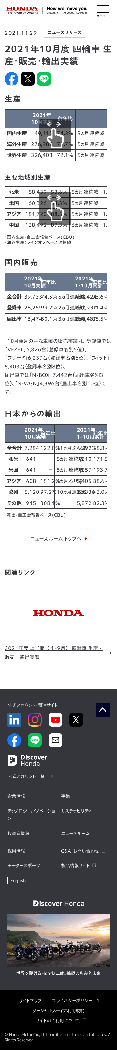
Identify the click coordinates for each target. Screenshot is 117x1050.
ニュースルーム (75, 833)
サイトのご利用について (58, 1020)
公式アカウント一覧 (26, 776)
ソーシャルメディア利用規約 (58, 1011)
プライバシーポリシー (72, 1001)
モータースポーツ (23, 865)
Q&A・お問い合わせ (80, 851)
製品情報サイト (75, 865)
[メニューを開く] (103, 10)
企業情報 (16, 796)
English (18, 880)
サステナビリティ (76, 811)
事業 (65, 796)
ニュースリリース (64, 32)
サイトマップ (30, 1001)
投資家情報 (18, 833)
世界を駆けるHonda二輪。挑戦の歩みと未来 (58, 973)
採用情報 (16, 851)
